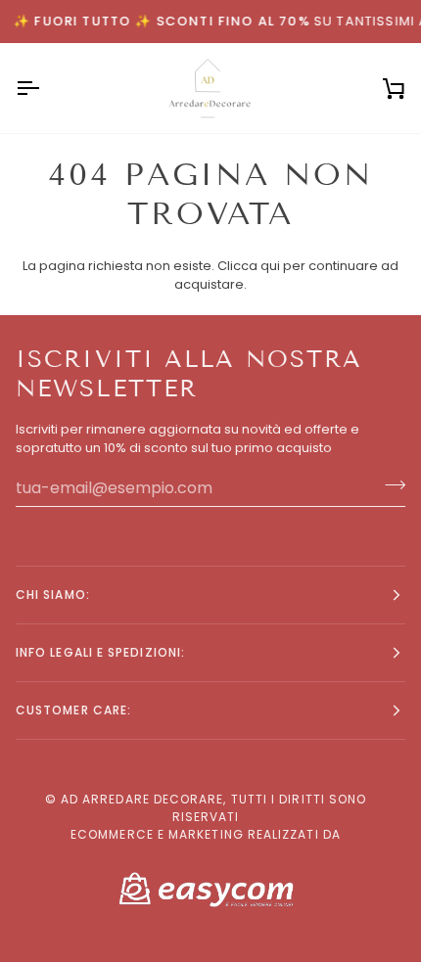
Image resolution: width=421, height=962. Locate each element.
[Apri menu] (45, 88)
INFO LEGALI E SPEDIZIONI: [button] (100, 652)
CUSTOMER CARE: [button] (73, 710)
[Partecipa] (389, 485)
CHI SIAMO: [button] (53, 594)
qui (270, 265)
